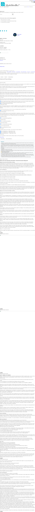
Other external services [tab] (3, 111)
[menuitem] (28, 2)
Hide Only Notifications (9, 138)
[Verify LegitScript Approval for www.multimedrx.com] (15, 35)
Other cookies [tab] (2, 128)
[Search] (31, 2)
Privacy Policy (2, 137)
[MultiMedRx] (10, 4)
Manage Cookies (2, 66)
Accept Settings (3, 138)
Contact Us (1, 60)
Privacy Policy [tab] (2, 134)
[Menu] (33, 2)
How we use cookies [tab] (2, 82)
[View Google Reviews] (19, 35)
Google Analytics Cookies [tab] (3, 104)
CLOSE (1, 232)
